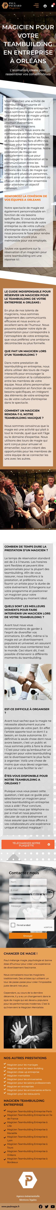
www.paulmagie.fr (10, 1206)
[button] (36, 6)
